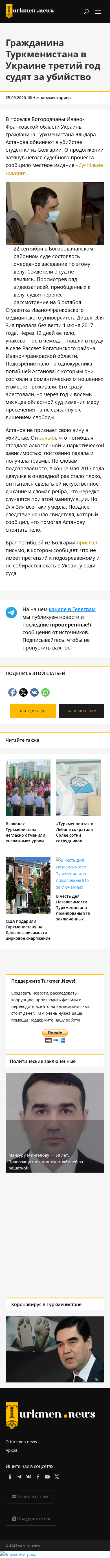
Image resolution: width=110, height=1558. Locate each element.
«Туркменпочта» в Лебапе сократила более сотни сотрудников (74, 832)
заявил (47, 437)
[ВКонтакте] (27, 1475)
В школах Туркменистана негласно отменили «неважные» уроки (25, 832)
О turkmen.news (21, 1441)
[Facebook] (37, 1475)
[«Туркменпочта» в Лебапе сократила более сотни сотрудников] (78, 814)
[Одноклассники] (9, 1475)
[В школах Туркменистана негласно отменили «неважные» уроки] (28, 814)
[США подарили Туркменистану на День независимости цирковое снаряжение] (28, 912)
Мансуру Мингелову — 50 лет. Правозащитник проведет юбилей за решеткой (45, 1161)
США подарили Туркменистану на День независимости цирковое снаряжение (28, 929)
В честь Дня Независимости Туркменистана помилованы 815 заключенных (73, 907)
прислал (87, 542)
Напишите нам (32, 1496)
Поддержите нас (34, 1518)
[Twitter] (55, 1475)
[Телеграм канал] (18, 1475)
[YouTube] (46, 1475)
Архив (11, 1450)
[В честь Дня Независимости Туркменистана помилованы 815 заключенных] (78, 887)
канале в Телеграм (72, 609)
